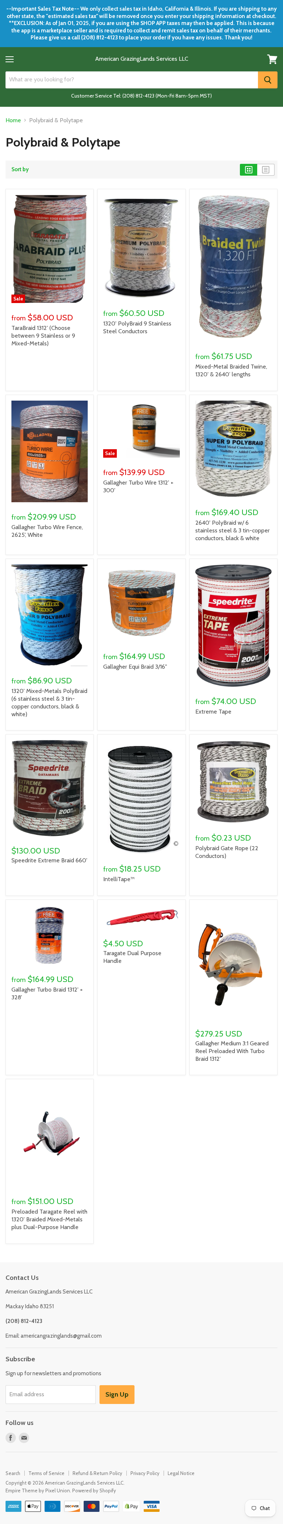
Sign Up (117, 1394)
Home (13, 120)
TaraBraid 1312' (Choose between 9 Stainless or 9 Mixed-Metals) (43, 335)
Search (13, 1473)
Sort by (20, 169)
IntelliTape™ (119, 879)
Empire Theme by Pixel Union (38, 1490)
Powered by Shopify (94, 1490)
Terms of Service (46, 1473)
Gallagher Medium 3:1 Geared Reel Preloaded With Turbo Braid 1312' (232, 1051)
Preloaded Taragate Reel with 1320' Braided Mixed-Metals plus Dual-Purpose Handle (49, 1219)
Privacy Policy (145, 1473)
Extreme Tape (213, 711)
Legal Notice (181, 1473)
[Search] (267, 79)
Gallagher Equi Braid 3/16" (135, 666)
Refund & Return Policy (97, 1473)
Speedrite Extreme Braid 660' (49, 860)
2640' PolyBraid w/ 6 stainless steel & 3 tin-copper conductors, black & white (232, 530)
